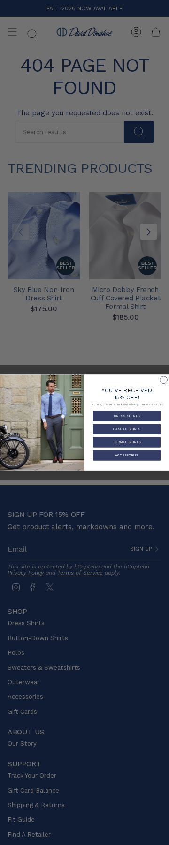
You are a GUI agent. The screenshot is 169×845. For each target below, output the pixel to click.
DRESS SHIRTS (127, 416)
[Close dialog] (164, 380)
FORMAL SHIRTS (126, 442)
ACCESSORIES (126, 455)
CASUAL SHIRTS (126, 429)
